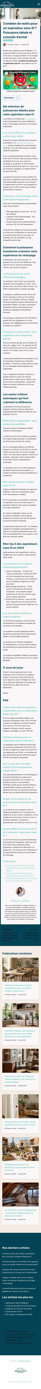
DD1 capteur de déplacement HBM (19, 1314)
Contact (30, 1381)
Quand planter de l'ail (14, 1311)
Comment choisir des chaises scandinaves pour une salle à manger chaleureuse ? (18, 988)
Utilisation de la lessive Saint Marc (19, 1309)
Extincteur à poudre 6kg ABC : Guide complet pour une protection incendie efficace (20, 867)
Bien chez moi (8, 40)
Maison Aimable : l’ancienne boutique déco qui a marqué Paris (31, 935)
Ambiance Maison (24, 1361)
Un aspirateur (30, 119)
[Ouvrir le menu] (39, 4)
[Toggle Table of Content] (16, 98)
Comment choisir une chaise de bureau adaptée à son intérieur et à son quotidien (20, 1079)
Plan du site (12, 1381)
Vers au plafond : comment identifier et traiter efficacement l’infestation (10, 935)
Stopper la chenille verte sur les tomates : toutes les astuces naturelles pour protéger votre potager (18, 1280)
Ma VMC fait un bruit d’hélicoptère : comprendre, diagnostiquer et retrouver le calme (20, 1213)
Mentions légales (21, 1381)
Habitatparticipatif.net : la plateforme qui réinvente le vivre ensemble (20, 1167)
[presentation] (20, 970)
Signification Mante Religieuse (17, 1303)
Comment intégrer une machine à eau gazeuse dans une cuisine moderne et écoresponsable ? (20, 1034)
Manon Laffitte (11, 994)
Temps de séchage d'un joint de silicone (21, 1306)
